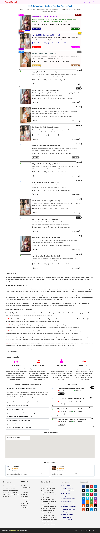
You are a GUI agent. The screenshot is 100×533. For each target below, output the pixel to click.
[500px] (91, 509)
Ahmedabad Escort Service (49, 495)
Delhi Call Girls (46, 497)
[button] (78, 15)
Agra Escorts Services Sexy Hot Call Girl (46, 256)
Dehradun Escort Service (49, 504)
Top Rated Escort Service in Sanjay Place (46, 145)
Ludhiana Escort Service (48, 488)
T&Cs (94, 530)
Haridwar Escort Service (48, 508)
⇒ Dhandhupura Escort (67, 517)
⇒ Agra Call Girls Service (67, 490)
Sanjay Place (26, 501)
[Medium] (87, 494)
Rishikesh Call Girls (47, 513)
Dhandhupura (26, 487)
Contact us (81, 530)
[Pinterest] (91, 494)
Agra (24, 485)
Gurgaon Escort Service (48, 499)
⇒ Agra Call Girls (65, 493)
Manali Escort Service (48, 492)
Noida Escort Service (48, 522)
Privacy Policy (88, 530)
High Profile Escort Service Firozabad (45, 219)
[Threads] (87, 509)
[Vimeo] (87, 498)
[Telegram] (87, 490)
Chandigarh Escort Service (49, 519)
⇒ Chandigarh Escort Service (68, 506)
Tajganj (25, 505)
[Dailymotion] (83, 494)
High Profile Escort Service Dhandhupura (46, 237)
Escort (24, 490)
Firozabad (25, 492)
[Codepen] (95, 505)
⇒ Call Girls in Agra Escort (68, 488)
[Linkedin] (95, 486)
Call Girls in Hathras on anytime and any (46, 201)
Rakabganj (26, 499)
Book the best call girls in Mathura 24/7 (45, 182)
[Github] (95, 490)
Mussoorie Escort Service (49, 506)
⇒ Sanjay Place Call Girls (67, 504)
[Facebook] (83, 486)
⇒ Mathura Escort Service (68, 509)
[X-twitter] (83, 490)
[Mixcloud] (87, 505)
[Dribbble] (95, 502)
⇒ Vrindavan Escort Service (68, 498)
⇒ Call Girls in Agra (66, 496)
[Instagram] (87, 486)
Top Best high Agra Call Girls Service (44, 16)
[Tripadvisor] (91, 502)
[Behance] (83, 502)
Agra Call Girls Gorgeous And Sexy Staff (46, 35)
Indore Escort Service (48, 515)
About (76, 530)
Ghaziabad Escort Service (49, 501)
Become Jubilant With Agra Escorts (44, 53)
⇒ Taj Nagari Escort (66, 501)
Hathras (25, 494)
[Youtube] (91, 486)
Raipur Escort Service (48, 510)
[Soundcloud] (87, 502)
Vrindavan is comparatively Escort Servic (46, 108)
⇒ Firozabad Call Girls (67, 514)
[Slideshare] (83, 498)
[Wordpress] (95, 494)
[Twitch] (95, 498)
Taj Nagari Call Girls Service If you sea (45, 127)
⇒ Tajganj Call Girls (66, 485)
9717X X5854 (12, 488)
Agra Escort (11, 2)
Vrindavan (25, 508)
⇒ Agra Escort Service (67, 519)
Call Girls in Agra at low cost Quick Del (45, 90)
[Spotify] (91, 498)
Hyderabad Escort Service (49, 517)
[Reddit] (83, 505)
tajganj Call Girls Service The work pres (45, 72)
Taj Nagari (25, 503)
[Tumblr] (95, 509)
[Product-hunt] (83, 509)
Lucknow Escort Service (48, 524)
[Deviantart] (91, 490)
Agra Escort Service (47, 486)
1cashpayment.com (14, 530)
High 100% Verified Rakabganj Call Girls (46, 164)
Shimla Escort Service (48, 490)
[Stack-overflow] (91, 505)
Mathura (25, 496)
